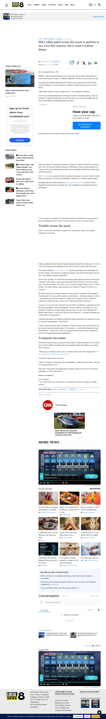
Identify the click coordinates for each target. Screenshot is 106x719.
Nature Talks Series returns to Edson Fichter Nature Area (24, 202)
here (78, 588)
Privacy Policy (35, 694)
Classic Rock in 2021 (62, 270)
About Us (41, 697)
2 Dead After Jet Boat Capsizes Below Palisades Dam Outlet (25, 157)
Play (66, 5)
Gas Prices (52, 5)
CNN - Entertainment (59, 389)
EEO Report (34, 692)
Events (60, 5)
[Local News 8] (17, 5)
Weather (37, 5)
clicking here (54, 584)
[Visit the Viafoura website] (96, 646)
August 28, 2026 (10, 96)
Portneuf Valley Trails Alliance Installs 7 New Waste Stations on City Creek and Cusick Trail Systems (25, 169)
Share (72, 5)
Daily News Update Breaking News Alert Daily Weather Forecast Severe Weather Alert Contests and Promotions (63, 705)
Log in (92, 595)
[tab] (44, 610)
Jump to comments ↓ (45, 394)
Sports (44, 5)
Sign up (97, 595)
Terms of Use (44, 692)
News (29, 5)
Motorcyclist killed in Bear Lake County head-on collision (25, 181)
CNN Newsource (45, 61)
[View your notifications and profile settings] (98, 610)
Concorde (45, 176)
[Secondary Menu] (8, 5)
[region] (70, 621)
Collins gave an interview (74, 182)
